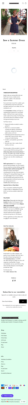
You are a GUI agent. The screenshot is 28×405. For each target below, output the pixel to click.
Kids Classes (4, 335)
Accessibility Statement (6, 373)
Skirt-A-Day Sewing (10, 258)
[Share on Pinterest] (15, 281)
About (2, 347)
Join (23, 301)
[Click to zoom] (24, 11)
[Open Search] (23, 3)
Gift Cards (3, 340)
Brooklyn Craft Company (15, 399)
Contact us (13, 277)
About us (3, 364)
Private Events (4, 342)
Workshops (3, 333)
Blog (16, 271)
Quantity (14, 47)
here (10, 175)
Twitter (7, 271)
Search (2, 371)
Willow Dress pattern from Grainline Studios (13, 152)
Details (4, 89)
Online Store (4, 338)
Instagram (12, 271)
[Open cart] (25, 3)
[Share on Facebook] (13, 281)
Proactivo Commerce (14, 401)
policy (6, 218)
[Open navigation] (4, 3)
